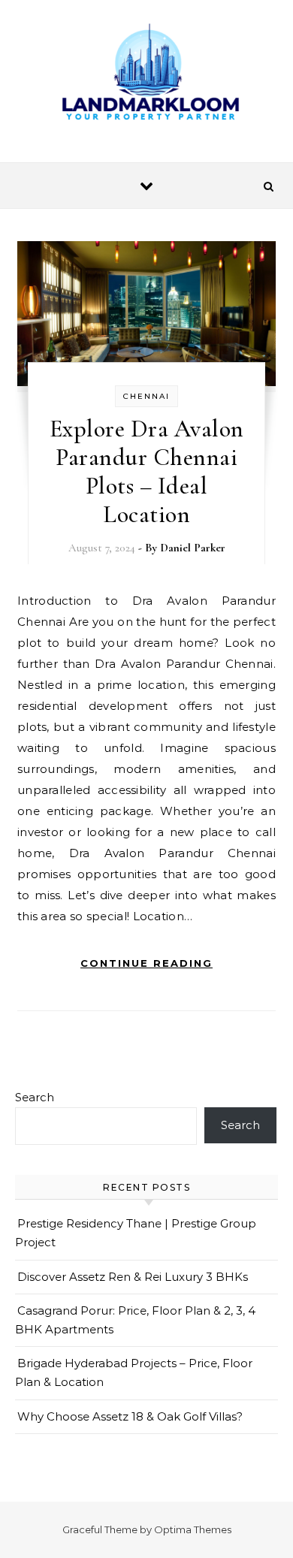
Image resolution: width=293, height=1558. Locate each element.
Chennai (146, 396)
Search (34, 1097)
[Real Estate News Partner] (146, 75)
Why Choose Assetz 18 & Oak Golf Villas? (130, 1416)
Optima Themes (192, 1529)
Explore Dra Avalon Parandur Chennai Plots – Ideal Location (147, 471)
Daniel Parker (192, 547)
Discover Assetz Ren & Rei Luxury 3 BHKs (132, 1277)
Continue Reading (146, 963)
